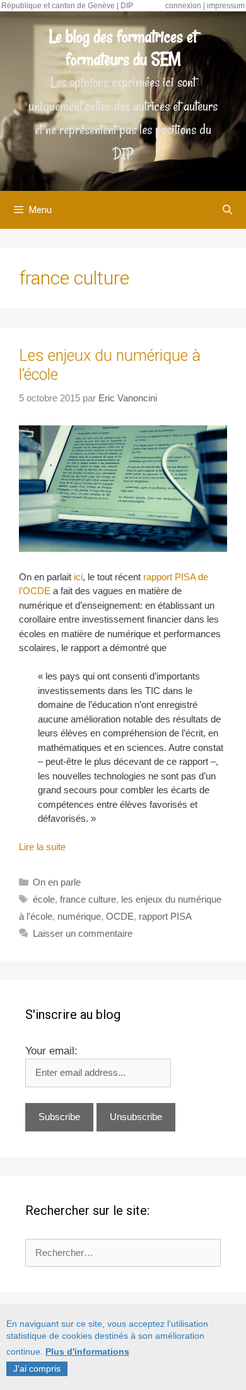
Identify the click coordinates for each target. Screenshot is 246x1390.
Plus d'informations (87, 1351)
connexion (183, 5)
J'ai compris (37, 1368)
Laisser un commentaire (82, 933)
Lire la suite (42, 846)
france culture (88, 899)
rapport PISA (165, 916)
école (44, 899)
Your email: (51, 1051)
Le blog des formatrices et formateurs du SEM (123, 48)
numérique (79, 916)
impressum (226, 5)
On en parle (57, 882)
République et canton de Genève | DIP (67, 5)
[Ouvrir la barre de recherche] (227, 210)
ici (78, 576)
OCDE (120, 916)
